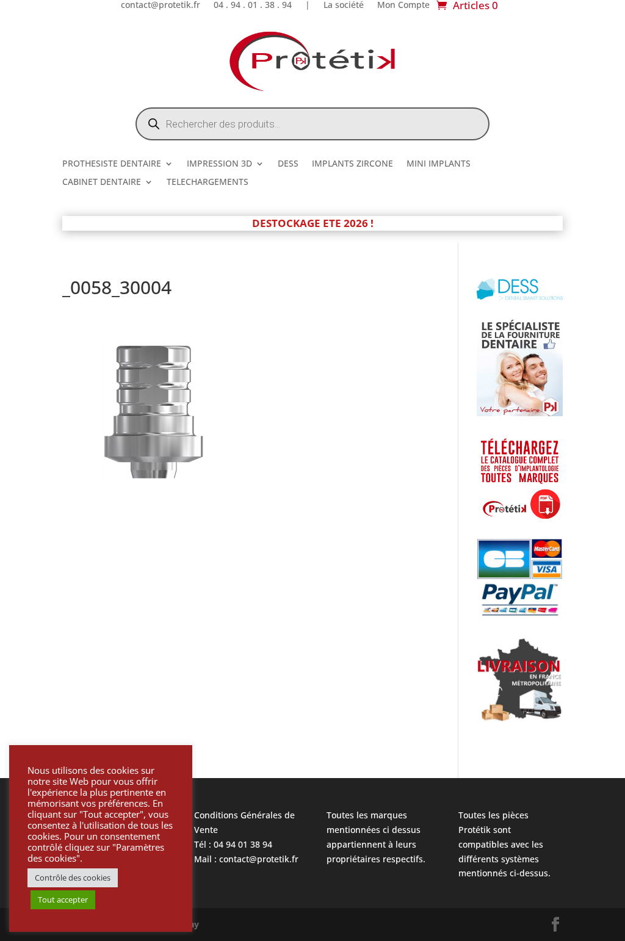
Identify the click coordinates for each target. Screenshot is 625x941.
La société (343, 5)
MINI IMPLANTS (438, 164)
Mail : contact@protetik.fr (246, 859)
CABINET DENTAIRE (101, 182)
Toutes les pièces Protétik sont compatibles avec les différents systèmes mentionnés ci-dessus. (504, 844)
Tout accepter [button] (63, 899)
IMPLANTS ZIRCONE (352, 164)
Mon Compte (403, 5)
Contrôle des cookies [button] (72, 877)
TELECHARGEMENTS (207, 182)
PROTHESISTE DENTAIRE (111, 164)
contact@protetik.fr (160, 5)
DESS (288, 164)
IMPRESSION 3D (219, 164)
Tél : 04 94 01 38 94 (233, 844)
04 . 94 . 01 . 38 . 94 (253, 5)
